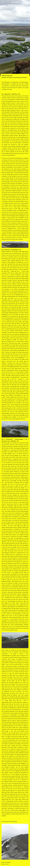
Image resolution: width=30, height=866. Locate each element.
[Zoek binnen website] (2, 2)
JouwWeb (7, 864)
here (16, 821)
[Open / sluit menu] (27, 2)
